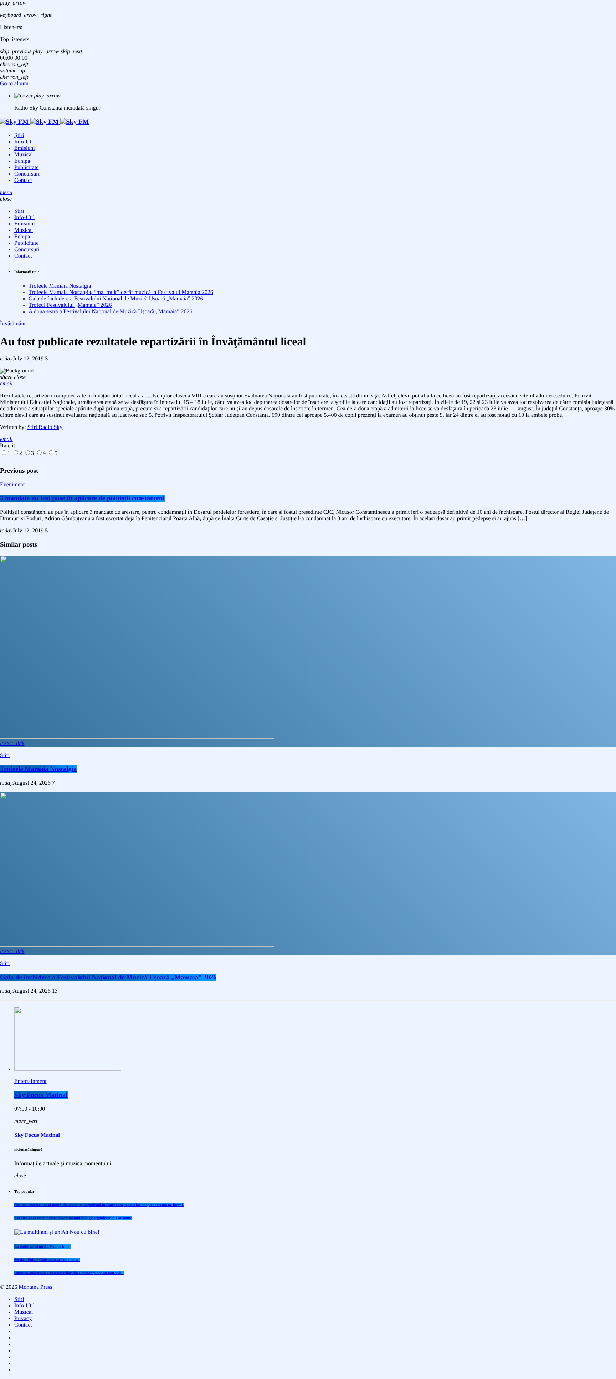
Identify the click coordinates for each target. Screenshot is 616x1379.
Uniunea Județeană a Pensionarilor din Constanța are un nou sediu (69, 1273)
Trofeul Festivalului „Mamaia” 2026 (70, 305)
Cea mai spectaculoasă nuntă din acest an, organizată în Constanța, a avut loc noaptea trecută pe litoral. (99, 1205)
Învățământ (13, 324)
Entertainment (30, 1081)
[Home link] (44, 122)
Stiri (5, 755)
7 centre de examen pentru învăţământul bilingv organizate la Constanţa (73, 1218)
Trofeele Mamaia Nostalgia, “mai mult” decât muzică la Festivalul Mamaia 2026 (121, 292)
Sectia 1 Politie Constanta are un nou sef (47, 1260)
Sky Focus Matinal (41, 1095)
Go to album (14, 84)
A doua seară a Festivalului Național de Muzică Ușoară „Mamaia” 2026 (110, 312)
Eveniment (12, 485)
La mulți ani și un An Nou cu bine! (42, 1246)
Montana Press (35, 1287)
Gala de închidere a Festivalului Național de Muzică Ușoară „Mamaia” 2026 (116, 299)
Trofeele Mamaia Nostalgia (60, 286)
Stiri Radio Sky (45, 427)
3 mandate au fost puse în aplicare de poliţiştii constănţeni (82, 498)
